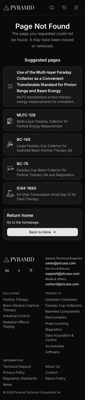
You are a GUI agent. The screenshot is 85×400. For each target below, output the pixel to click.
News (7, 384)
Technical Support (17, 366)
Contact (51, 372)
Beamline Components (62, 311)
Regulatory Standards (20, 378)
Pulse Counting (56, 323)
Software (52, 352)
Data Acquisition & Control (59, 337)
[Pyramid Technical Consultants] (7, 270)
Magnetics (53, 329)
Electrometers (56, 317)
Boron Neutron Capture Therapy (21, 307)
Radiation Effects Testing (16, 324)
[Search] (51, 7)
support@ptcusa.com (62, 273)
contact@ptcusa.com (62, 284)
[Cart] (64, 7)
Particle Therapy (16, 299)
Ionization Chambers (61, 299)
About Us (52, 366)
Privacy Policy (14, 372)
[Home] (18, 7)
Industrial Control (16, 316)
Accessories (54, 346)
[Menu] (76, 7)
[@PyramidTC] (31, 270)
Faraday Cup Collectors (63, 305)
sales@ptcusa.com (60, 263)
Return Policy (55, 378)
